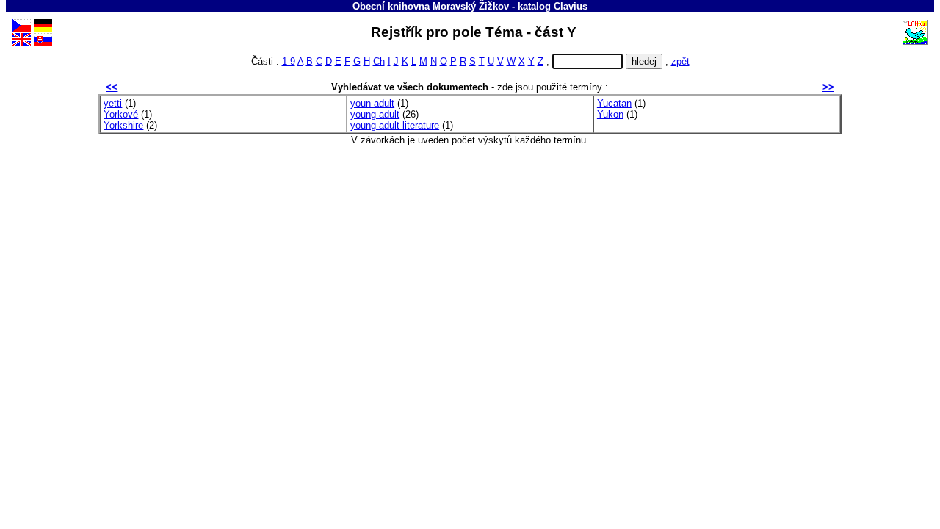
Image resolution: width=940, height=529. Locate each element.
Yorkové (121, 114)
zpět (680, 61)
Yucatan (614, 103)
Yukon (610, 114)
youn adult (372, 103)
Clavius (571, 6)
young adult (375, 114)
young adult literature (394, 125)
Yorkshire (123, 125)
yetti (113, 103)
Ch (379, 61)
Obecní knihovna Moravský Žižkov (430, 6)
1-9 (288, 61)
